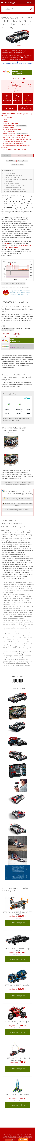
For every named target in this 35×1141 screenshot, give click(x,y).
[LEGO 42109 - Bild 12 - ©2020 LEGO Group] (17, 872)
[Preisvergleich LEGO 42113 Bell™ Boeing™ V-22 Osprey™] (17, 903)
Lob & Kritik (23, 1139)
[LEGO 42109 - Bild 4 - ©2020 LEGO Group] (17, 756)
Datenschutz (17, 1140)
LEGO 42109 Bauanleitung (11, 183)
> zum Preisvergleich (17, 923)
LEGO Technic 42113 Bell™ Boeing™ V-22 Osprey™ (17, 913)
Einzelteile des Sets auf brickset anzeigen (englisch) (18, 510)
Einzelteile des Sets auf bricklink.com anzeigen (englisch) (18, 499)
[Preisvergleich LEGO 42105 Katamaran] (17, 1086)
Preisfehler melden (7, 330)
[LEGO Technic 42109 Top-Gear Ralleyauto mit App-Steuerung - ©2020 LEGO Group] (17, 36)
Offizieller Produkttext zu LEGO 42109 (14, 189)
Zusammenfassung (9, 173)
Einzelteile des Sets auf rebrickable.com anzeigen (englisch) (18, 504)
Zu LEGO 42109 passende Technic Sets (15, 191)
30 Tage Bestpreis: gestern (13, 143)
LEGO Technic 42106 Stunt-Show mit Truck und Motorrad (17, 1059)
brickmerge (9, 1140)
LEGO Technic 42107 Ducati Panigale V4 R (17, 1022)
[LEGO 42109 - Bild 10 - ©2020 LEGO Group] (17, 843)
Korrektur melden (21, 126)
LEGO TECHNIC (13, 224)
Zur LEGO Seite (10, 161)
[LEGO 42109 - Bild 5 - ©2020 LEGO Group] (17, 770)
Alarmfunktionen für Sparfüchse (13, 175)
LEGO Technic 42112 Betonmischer (17, 985)
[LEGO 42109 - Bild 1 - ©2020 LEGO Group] (17, 712)
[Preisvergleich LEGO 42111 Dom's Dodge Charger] (17, 940)
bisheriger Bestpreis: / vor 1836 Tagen (17, 139)
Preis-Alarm (15, 85)
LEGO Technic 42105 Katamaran (17, 1094)
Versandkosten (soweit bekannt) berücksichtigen (15, 328)
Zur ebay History (22, 161)
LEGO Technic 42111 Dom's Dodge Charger (17, 949)
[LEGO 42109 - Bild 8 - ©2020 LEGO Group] (17, 814)
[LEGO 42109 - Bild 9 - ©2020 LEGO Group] (17, 828)
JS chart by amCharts (11, 262)
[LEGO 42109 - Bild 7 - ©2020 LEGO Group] (17, 799)
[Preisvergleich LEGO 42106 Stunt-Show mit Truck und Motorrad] (17, 1049)
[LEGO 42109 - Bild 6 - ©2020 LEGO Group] (17, 785)
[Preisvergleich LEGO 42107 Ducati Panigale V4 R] (17, 1013)
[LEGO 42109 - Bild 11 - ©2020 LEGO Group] (17, 858)
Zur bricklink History (17, 164)
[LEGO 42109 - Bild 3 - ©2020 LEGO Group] (17, 741)
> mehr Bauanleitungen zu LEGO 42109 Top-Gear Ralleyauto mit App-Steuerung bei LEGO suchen (17, 483)
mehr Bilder (19, 45)
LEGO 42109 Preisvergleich (11, 177)
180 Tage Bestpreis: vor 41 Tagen (14, 141)
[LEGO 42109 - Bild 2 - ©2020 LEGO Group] (17, 727)
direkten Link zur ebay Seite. (11, 420)
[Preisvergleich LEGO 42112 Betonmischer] (17, 976)
